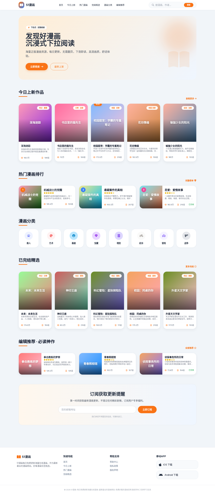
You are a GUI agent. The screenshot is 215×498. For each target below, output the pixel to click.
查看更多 (190, 98)
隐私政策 (114, 466)
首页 (61, 5)
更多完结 (190, 266)
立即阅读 (35, 66)
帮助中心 (114, 462)
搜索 (188, 5)
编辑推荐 (120, 5)
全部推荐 (189, 348)
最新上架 (59, 66)
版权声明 (114, 470)
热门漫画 (83, 5)
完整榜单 (189, 180)
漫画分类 (108, 5)
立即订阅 (147, 409)
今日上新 (71, 5)
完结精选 (96, 5)
